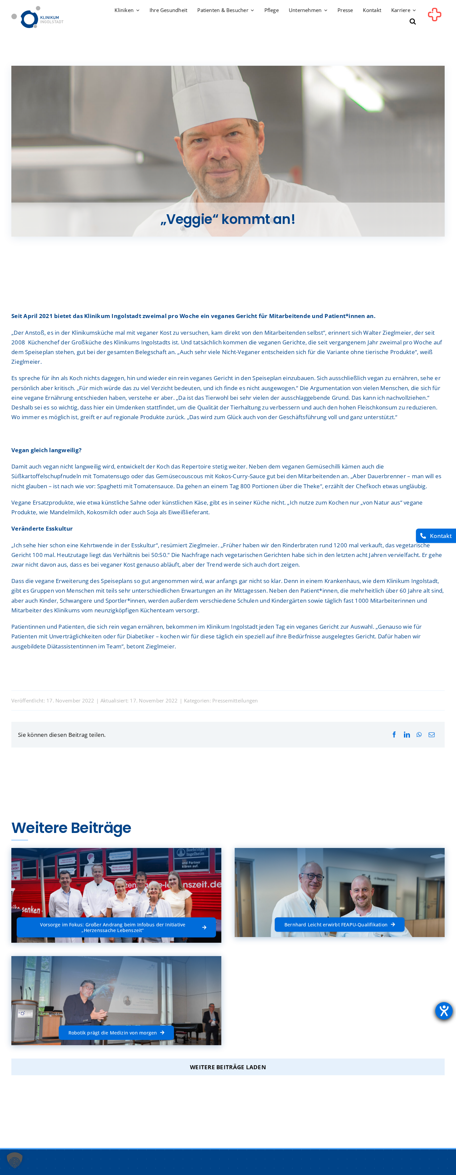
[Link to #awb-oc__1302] (434, 18)
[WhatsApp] (419, 734)
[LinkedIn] (407, 734)
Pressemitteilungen (235, 700)
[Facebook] (394, 734)
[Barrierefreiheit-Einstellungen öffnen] (444, 1010)
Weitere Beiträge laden (228, 1067)
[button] (413, 22)
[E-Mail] (431, 734)
